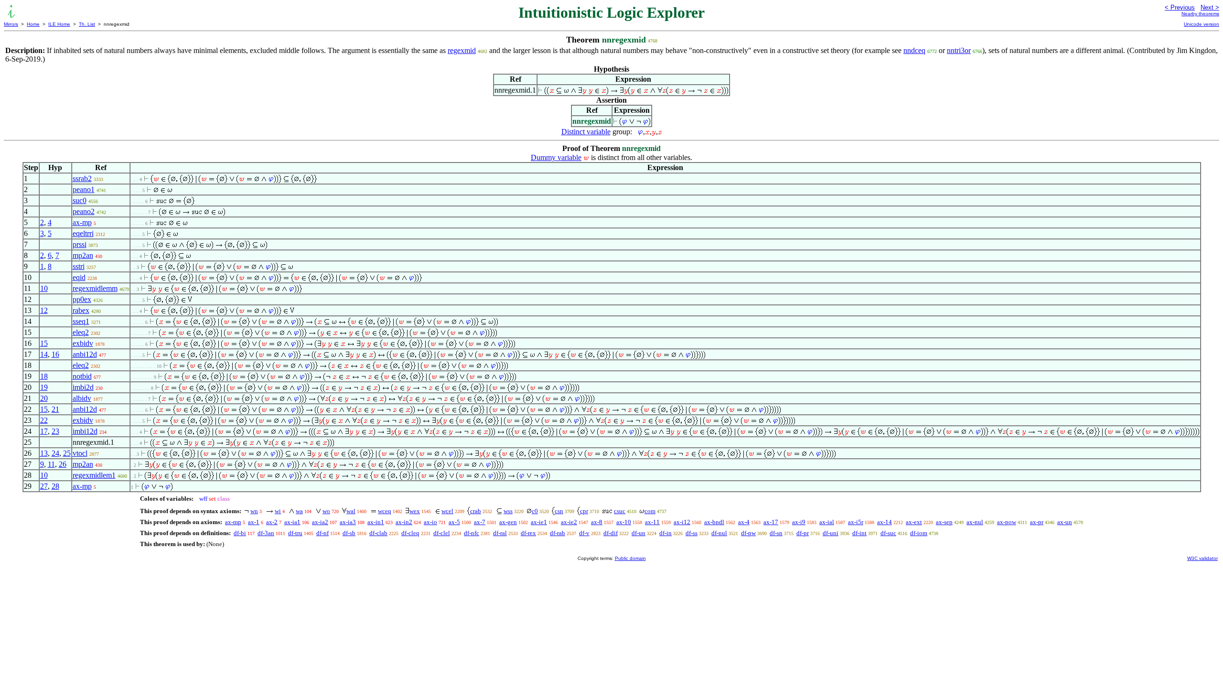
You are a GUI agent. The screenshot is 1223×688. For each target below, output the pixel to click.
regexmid (462, 50)
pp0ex (82, 299)
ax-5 (454, 522)
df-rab (557, 533)
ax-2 (272, 522)
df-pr (802, 533)
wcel (447, 511)
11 (51, 464)
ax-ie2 (569, 522)
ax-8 (596, 522)
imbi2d (83, 387)
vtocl (80, 453)
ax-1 (253, 522)
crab (475, 511)
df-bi (240, 533)
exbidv (83, 343)
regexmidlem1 (94, 475)
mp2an (83, 255)
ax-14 (884, 522)
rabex (81, 310)
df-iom (918, 533)
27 (44, 486)
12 (44, 310)
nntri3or (959, 50)
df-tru (295, 533)
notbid (82, 376)
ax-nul (974, 522)
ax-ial (826, 522)
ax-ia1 (292, 522)
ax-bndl (714, 522)
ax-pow (1006, 522)
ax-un (1064, 522)
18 (44, 376)
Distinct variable (586, 132)
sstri (79, 266)
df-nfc (471, 533)
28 (55, 486)
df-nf (322, 533)
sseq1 (81, 321)
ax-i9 (798, 522)
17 (44, 431)
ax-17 (770, 522)
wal (350, 511)
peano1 (84, 189)
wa (299, 511)
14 (44, 354)
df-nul (719, 533)
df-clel (441, 533)
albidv (82, 398)
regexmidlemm (95, 288)
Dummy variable (556, 157)
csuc (619, 511)
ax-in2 (404, 522)
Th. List (87, 24)
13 (44, 453)
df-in (665, 533)
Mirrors (11, 24)
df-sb (349, 533)
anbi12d (85, 354)
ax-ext (914, 522)
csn (559, 511)
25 (67, 453)
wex (414, 511)
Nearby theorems (1200, 13)
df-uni (830, 533)
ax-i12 (682, 522)
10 (44, 288)
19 (44, 387)
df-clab (378, 533)
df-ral (500, 533)
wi (278, 511)
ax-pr (1036, 522)
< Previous (1180, 7)
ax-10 (623, 522)
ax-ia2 (320, 522)
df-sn (776, 533)
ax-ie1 (539, 522)
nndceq (914, 50)
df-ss (691, 533)
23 (55, 431)
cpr (584, 511)
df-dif (610, 533)
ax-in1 (375, 522)
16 (55, 354)
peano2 (84, 211)
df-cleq (410, 533)
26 (62, 464)
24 (55, 453)
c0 (535, 511)
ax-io (430, 522)
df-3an (265, 533)
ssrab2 (82, 178)
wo (326, 511)
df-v (584, 533)
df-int (859, 533)
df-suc (888, 533)
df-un (638, 533)
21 (55, 409)
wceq (384, 511)
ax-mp (82, 222)
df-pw (748, 533)
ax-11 (652, 522)
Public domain (630, 558)
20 (44, 398)
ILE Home (59, 24)
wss (508, 511)
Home (33, 24)
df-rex (528, 533)
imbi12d (85, 431)
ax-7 (479, 522)
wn (254, 511)
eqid (79, 277)
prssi (79, 244)
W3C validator (1202, 558)
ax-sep (944, 522)
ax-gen (508, 522)
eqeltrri (83, 233)
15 (44, 343)
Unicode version (1201, 24)
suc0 (79, 200)
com (649, 511)
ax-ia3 (348, 522)
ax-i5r (855, 522)
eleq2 (81, 332)
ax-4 (744, 522)
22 (44, 420)
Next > (1210, 7)
